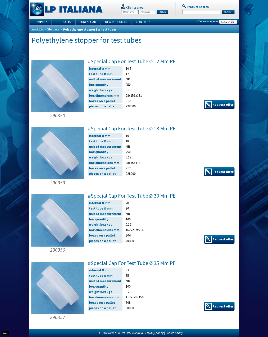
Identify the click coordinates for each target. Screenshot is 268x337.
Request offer (222, 104)
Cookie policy (174, 333)
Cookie (5, 333)
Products (63, 22)
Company (40, 22)
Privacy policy (154, 333)
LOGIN (162, 11)
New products (116, 22)
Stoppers (53, 29)
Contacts (143, 22)
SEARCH (228, 11)
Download (88, 22)
